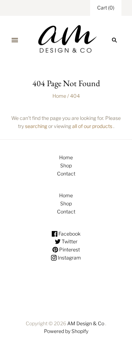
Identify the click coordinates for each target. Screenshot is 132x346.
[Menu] (15, 40)
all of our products (92, 126)
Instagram (69, 258)
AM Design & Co (85, 323)
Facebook (69, 234)
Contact (66, 174)
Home (59, 96)
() (105, 8)
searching (36, 126)
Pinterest (69, 249)
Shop (66, 165)
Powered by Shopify (66, 331)
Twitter (69, 241)
